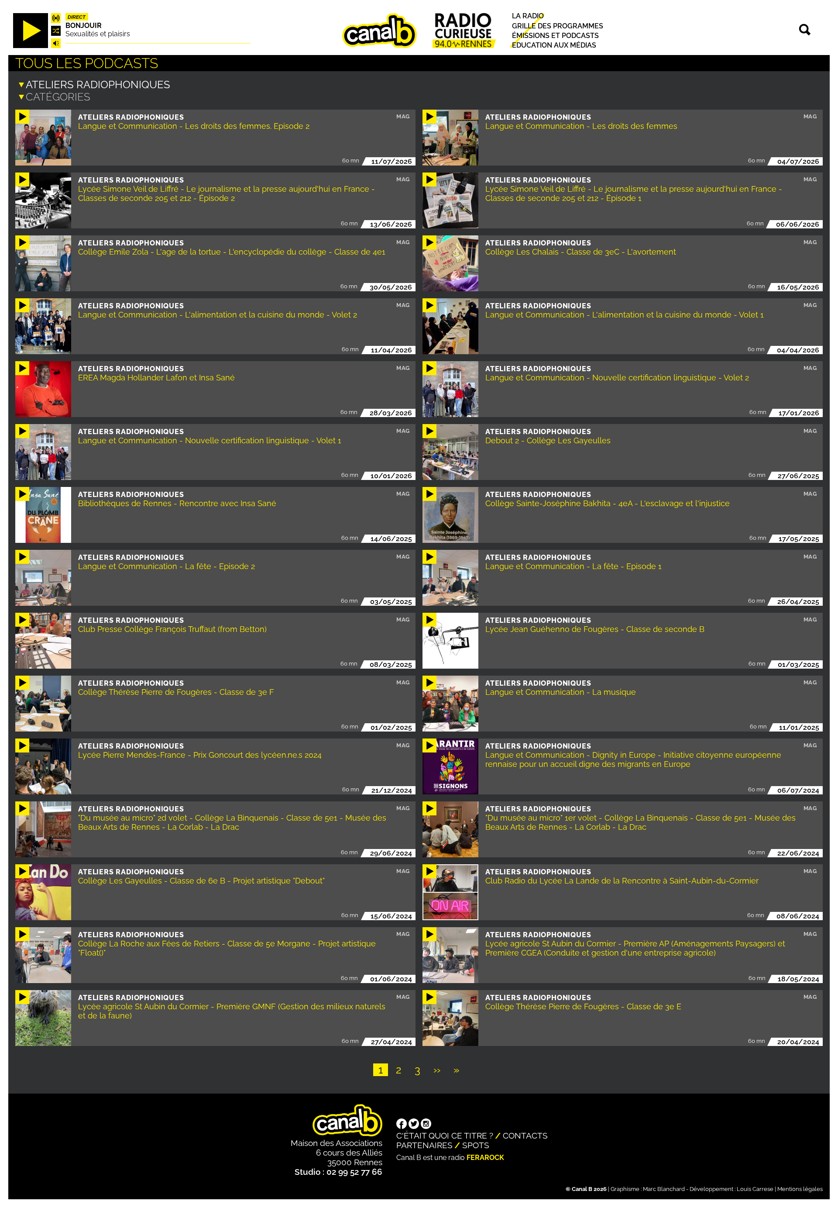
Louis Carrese (755, 1189)
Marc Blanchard (664, 1189)
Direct (77, 17)
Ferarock (485, 1157)
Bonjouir (83, 25)
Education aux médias (554, 45)
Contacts (525, 1135)
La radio (528, 16)
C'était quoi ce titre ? (444, 1135)
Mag (403, 116)
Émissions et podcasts (555, 35)
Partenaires (424, 1145)
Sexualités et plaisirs (97, 34)
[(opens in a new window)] (401, 1124)
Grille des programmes (557, 26)
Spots (475, 1145)
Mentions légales (800, 1189)
